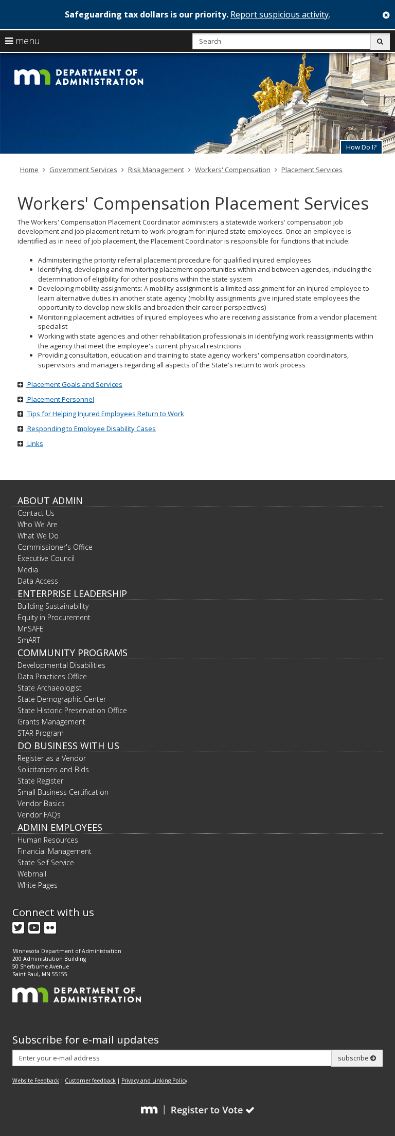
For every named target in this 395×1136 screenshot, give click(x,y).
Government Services (83, 169)
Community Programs (72, 652)
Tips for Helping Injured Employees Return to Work (105, 413)
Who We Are (37, 524)
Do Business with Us (68, 745)
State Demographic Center (61, 699)
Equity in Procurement (54, 617)
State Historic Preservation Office (72, 710)
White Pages (37, 885)
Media (27, 569)
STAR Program (40, 733)
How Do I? (361, 147)
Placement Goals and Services (74, 384)
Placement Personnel (60, 399)
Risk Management (156, 169)
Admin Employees (59, 827)
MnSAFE (30, 629)
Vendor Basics (41, 803)
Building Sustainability (52, 606)
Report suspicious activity (279, 14)
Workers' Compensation (233, 169)
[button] (361, 147)
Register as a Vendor (51, 758)
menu (26, 40)
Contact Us (36, 513)
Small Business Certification (63, 792)
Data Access (37, 581)
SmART (28, 640)
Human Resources (47, 840)
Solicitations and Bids (53, 769)
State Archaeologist (49, 688)
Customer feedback (90, 1080)
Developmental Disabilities (61, 665)
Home (29, 169)
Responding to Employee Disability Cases (91, 428)
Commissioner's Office (55, 547)
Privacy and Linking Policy (154, 1080)
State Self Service (45, 862)
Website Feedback (35, 1080)
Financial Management (54, 851)
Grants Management (51, 722)
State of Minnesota (44, 133)
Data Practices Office (52, 676)
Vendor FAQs (39, 815)
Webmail (31, 874)
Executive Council (46, 558)
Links (34, 443)
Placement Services (312, 169)
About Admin (50, 500)
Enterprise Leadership (72, 593)
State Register (40, 781)
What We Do (38, 536)
